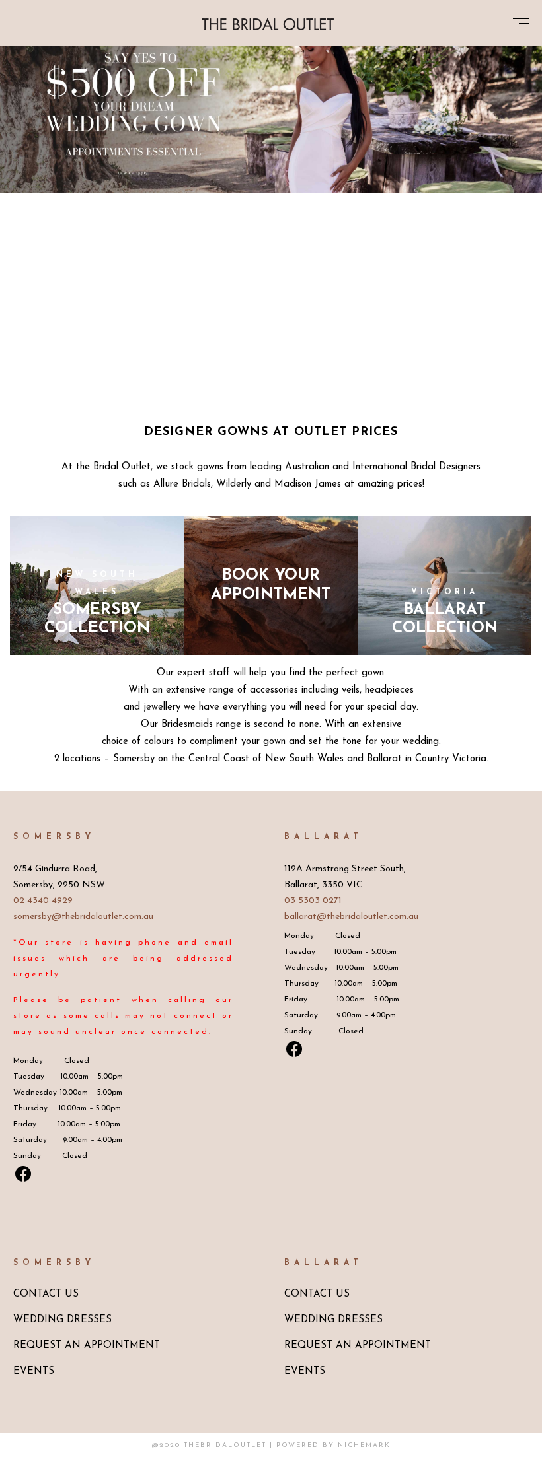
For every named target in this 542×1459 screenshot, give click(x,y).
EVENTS (33, 1371)
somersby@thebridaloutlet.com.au (83, 917)
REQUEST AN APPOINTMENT (86, 1346)
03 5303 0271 (313, 901)
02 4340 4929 (43, 901)
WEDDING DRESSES (62, 1320)
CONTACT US (46, 1294)
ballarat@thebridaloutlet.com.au (351, 917)
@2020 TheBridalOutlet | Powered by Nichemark (271, 1445)
